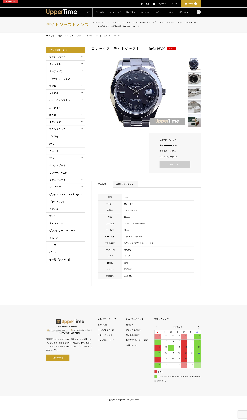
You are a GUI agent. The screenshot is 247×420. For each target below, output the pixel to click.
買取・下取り (130, 12)
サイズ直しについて (106, 340)
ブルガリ (54, 158)
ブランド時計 (99, 12)
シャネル (54, 93)
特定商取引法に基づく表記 (137, 340)
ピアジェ (54, 209)
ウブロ (52, 86)
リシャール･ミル (58, 172)
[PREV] (156, 327)
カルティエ (55, 107)
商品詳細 (102, 184)
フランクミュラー (58, 129)
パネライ (54, 136)
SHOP (171, 12)
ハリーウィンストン (59, 100)
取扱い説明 (102, 325)
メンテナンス (145, 12)
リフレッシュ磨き (105, 335)
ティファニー (56, 223)
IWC (51, 143)
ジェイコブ (55, 187)
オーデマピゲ (56, 71)
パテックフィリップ (59, 78)
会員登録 (162, 4)
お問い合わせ (183, 12)
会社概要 (129, 325)
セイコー (54, 245)
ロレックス (55, 64)
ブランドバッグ (115, 12)
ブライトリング (57, 201)
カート (192, 4)
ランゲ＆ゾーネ (57, 165)
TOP (88, 12)
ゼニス (52, 252)
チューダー (55, 151)
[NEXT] (198, 327)
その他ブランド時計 (59, 259)
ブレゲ (52, 216)
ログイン (173, 4)
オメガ (52, 114)
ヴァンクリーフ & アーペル (63, 230)
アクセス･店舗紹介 (133, 330)
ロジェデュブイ (57, 180)
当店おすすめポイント (125, 184)
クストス (54, 238)
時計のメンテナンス (106, 330)
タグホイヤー (56, 122)
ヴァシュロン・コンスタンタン (65, 194)
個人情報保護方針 (133, 335)
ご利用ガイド (159, 12)
